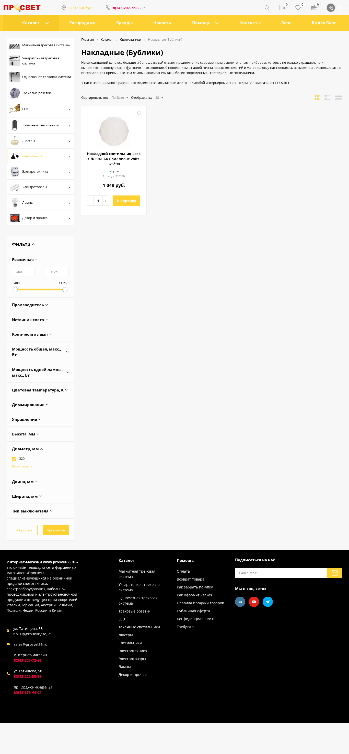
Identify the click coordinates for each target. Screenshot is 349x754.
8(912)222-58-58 (27, 676)
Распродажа (82, 23)
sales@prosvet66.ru (31, 644)
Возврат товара (190, 579)
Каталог (31, 23)
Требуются (186, 626)
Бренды (124, 23)
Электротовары (34, 186)
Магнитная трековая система (45, 45)
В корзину (126, 200)
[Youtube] (254, 602)
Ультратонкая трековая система (40, 60)
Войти (340, 7)
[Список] (327, 99)
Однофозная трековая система (46, 76)
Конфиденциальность (196, 618)
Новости (162, 23)
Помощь (201, 23)
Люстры (28, 140)
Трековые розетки (36, 93)
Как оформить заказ (194, 595)
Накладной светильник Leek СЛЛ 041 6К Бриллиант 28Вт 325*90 (114, 158)
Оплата (183, 571)
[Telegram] (268, 602)
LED (25, 109)
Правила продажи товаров (200, 602)
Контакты (250, 23)
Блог (286, 23)
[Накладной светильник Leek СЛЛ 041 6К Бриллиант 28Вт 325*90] (113, 129)
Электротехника (35, 171)
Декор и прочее (35, 217)
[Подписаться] (334, 573)
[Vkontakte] (240, 602)
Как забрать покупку (195, 587)
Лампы (27, 202)
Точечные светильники (40, 125)
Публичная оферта (193, 610)
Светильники (32, 156)
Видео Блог (324, 23)
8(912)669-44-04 (27, 692)
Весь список (20, 466)
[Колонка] (338, 99)
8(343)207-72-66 (127, 7)
